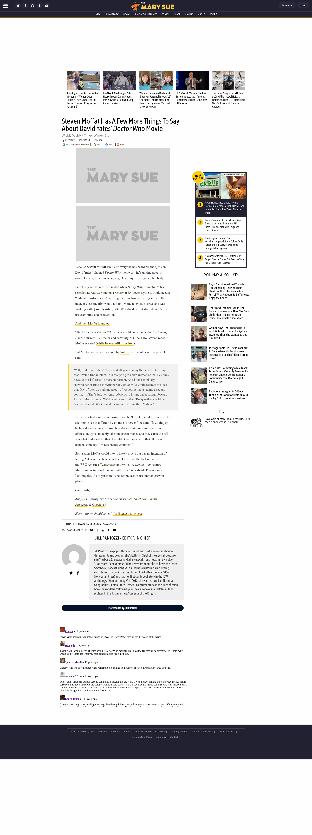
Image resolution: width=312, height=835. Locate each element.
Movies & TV (112, 14)
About (201, 14)
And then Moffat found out (92, 323)
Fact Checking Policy (141, 737)
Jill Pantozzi (70, 139)
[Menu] (5, 5)
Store (213, 14)
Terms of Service (143, 731)
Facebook (140, 499)
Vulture (125, 352)
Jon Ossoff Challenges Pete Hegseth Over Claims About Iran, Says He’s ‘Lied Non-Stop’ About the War (118, 98)
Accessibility (161, 731)
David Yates (83, 524)
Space (177, 14)
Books (126, 14)
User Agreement (179, 731)
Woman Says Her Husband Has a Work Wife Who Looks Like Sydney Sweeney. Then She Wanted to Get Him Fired (228, 333)
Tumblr (152, 499)
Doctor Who (96, 524)
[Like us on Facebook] (25, 7)
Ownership (161, 737)
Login (303, 5)
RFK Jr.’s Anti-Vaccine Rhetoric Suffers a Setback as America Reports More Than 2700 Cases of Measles (191, 98)
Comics (165, 14)
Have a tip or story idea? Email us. (224, 419)
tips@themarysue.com (127, 513)
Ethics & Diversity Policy (203, 731)
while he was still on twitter (115, 343)
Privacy (127, 731)
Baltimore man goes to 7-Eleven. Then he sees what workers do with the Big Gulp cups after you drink (228, 395)
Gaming (189, 14)
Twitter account (110, 464)
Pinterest (81, 504)
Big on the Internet (146, 14)
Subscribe (287, 5)
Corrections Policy (228, 731)
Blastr (85, 490)
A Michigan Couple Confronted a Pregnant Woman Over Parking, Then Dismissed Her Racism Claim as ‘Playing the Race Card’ (83, 99)
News (98, 14)
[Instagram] (32, 7)
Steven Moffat (109, 524)
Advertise (115, 731)
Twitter (127, 499)
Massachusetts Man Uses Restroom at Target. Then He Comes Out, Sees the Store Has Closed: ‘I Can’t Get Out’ (224, 259)
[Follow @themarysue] (18, 7)
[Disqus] (123, 666)
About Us (102, 731)
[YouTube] (47, 7)
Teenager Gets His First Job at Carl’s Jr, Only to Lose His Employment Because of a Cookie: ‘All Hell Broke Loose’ (228, 353)
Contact (174, 737)
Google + (98, 504)
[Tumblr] (40, 7)
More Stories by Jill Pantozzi (122, 608)
